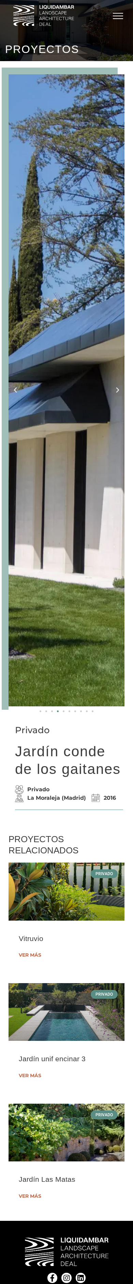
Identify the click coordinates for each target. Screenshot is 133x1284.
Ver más (30, 955)
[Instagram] (66, 1278)
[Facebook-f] (52, 1278)
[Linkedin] (81, 1278)
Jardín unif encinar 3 (52, 1059)
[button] (40, 711)
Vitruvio (31, 938)
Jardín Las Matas (47, 1179)
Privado (32, 730)
